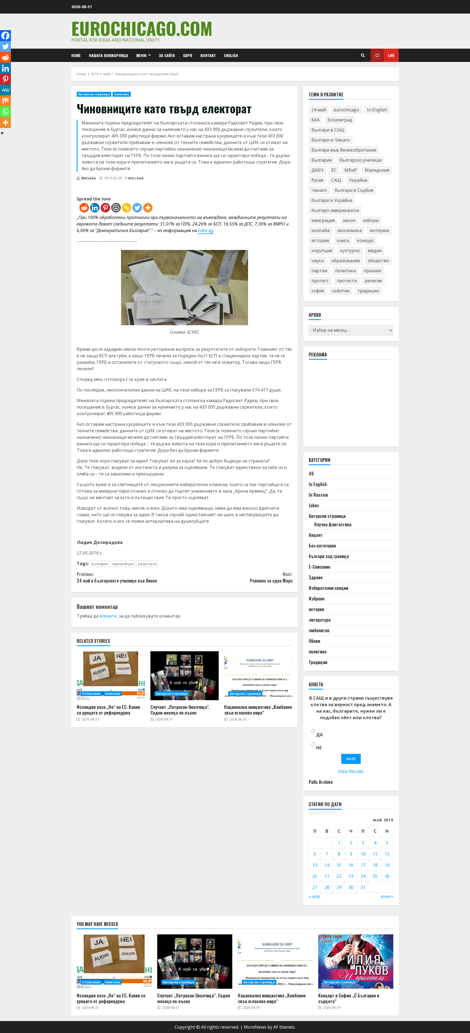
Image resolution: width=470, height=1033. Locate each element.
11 (375, 854)
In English (377, 110)
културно (350, 250)
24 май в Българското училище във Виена (117, 577)
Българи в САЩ (327, 130)
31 (363, 887)
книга (343, 240)
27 (314, 887)
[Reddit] (84, 207)
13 (314, 865)
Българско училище (360, 160)
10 (363, 854)
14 (326, 865)
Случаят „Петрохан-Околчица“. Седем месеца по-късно (184, 675)
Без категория (322, 545)
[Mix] (5, 100)
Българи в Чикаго (330, 140)
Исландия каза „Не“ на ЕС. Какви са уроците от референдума (111, 675)
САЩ (336, 180)
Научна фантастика (332, 524)
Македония (377, 170)
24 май (318, 110)
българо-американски (335, 210)
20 (314, 876)
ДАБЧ (317, 170)
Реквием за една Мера (271, 577)
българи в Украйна (331, 200)
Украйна (358, 180)
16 (350, 865)
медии (375, 250)
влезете (108, 616)
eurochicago (346, 110)
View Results (351, 771)
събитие (341, 291)
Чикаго (319, 190)
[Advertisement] (349, 405)
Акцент (316, 535)
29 (338, 887)
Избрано (316, 598)
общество (378, 261)
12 (387, 854)
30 (350, 887)
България (99, 563)
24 (363, 876)
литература (319, 619)
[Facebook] (5, 35)
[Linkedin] (95, 207)
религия (373, 281)
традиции (368, 291)
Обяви (314, 641)
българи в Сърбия (354, 190)
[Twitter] (137, 207)
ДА (319, 735)
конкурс (365, 240)
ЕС (333, 170)
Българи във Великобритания (343, 150)
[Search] (363, 55)
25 (375, 876)
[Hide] (2, 133)
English (231, 55)
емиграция (323, 220)
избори (371, 220)
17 (363, 865)
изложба (320, 230)
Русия (317, 180)
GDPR (187, 55)
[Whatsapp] (5, 111)
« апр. (315, 896)
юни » (387, 896)
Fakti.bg (205, 230)
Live (391, 55)
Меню (141, 55)
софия (317, 291)
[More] (148, 207)
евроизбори (123, 563)
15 (338, 865)
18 (375, 865)
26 (387, 876)
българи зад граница (329, 556)
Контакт (208, 55)
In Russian (318, 495)
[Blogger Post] (116, 207)
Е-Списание (91, 694)
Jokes (314, 505)
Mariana (88, 178)
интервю (379, 230)
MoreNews (255, 1027)
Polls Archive (321, 782)
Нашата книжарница (108, 55)
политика (121, 94)
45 (311, 473)
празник (373, 271)
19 (387, 865)
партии (319, 271)
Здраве (316, 577)
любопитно (319, 630)
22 (338, 876)
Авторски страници (94, 94)
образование (346, 261)
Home (76, 55)
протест (320, 281)
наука (317, 261)
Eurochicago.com (141, 28)
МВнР (350, 170)
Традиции (318, 662)
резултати (147, 563)
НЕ (318, 748)
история (320, 240)
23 (350, 876)
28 (326, 887)
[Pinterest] (105, 207)
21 (326, 876)
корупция (321, 250)
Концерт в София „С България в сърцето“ (355, 961)
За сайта (167, 55)
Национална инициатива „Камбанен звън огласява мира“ (258, 675)
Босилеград (339, 120)
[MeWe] (5, 89)
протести (347, 281)
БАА (315, 120)
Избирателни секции (328, 588)
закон (349, 220)
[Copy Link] (126, 207)
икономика (350, 230)
